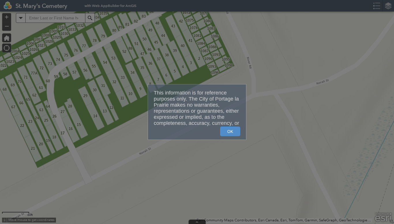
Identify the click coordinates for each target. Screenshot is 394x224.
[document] (197, 108)
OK (230, 131)
